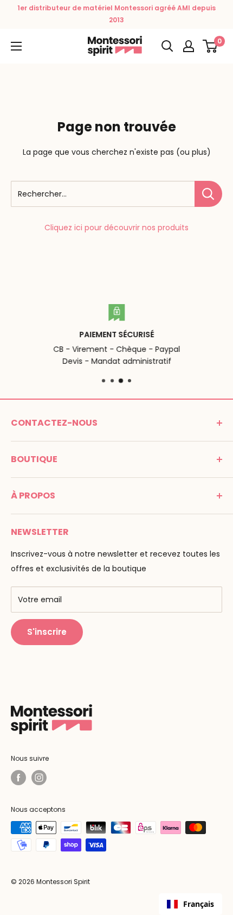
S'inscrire (47, 632)
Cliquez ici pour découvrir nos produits (116, 227)
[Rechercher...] (208, 194)
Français (198, 904)
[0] (210, 46)
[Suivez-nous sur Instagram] (39, 777)
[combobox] (190, 904)
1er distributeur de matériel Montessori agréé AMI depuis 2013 (116, 13)
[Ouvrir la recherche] (167, 46)
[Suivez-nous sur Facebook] (18, 777)
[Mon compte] (188, 46)
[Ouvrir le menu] (16, 46)
